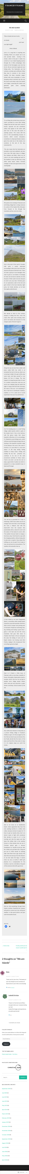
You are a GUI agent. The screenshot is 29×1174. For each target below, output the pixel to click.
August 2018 (5, 1143)
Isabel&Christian (19, 30)
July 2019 (4, 1097)
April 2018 (4, 1160)
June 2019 (4, 1101)
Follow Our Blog (7, 1029)
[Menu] (4, 20)
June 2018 (4, 1151)
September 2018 (6, 1139)
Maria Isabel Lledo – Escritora (9, 1054)
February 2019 (6, 1118)
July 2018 (4, 1147)
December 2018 (6, 1126)
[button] (12, 96)
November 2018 (6, 1130)
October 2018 (5, 1134)
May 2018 (4, 1155)
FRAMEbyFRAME (14, 5)
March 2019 (5, 1113)
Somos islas (5, 945)
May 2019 (4, 1105)
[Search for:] (14, 1077)
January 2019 (5, 1122)
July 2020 (4, 1093)
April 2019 (4, 1109)
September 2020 (6, 1088)
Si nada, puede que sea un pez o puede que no (21, 947)
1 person (12, 987)
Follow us (6, 1044)
